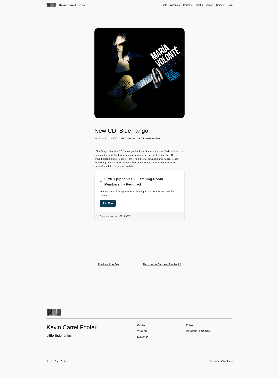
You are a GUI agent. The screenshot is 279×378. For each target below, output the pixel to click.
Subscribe (142, 337)
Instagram (191, 330)
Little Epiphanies (127, 138)
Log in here (124, 216)
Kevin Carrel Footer (72, 5)
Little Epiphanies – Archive (148, 138)
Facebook (204, 330)
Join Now (108, 203)
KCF (115, 138)
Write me (142, 330)
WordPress (227, 361)
